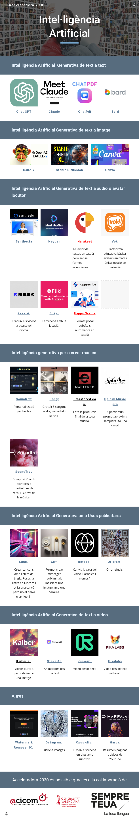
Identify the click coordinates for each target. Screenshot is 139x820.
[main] (69, 28)
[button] (4, 5)
